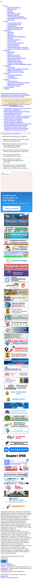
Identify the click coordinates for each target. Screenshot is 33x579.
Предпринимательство (14, 39)
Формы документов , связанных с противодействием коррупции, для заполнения (17, 122)
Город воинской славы (13, 13)
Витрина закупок (9, 87)
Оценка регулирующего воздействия (18, 49)
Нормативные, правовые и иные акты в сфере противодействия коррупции (17, 109)
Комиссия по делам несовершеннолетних (19, 64)
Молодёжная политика (14, 56)
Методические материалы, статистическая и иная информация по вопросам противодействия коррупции (17, 113)
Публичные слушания (13, 85)
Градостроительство (13, 46)
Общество (7, 50)
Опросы (6, 79)
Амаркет (6, 88)
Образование (11, 52)
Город (5, 6)
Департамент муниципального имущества (14, 136)
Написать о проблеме (11, 208)
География (10, 12)
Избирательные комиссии (14, 29)
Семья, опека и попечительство (16, 58)
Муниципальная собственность (16, 36)
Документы (7, 65)
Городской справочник (14, 7)
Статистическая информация (15, 16)
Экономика (7, 30)
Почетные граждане (13, 15)
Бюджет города (11, 41)
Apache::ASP (4, 576)
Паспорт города (12, 9)
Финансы (10, 33)
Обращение (4, 568)
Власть (6, 21)
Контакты (7, 73)
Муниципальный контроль (15, 62)
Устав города (11, 67)
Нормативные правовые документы (17, 69)
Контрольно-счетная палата (15, 27)
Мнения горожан (12, 81)
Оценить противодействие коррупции (18, 82)
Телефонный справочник (14, 75)
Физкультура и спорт (13, 55)
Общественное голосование (15, 84)
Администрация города (14, 24)
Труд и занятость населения (15, 42)
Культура (10, 53)
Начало (3, 93)
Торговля (10, 38)
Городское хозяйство (13, 44)
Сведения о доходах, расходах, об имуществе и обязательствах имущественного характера (17, 116)
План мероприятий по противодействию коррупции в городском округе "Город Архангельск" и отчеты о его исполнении (16, 128)
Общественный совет (13, 59)
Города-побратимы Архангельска (17, 18)
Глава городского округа (14, 23)
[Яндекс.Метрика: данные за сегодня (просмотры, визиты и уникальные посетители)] (6, 564)
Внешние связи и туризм (14, 61)
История (9, 10)
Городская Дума (12, 26)
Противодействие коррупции (15, 96)
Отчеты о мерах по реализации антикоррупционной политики (13, 119)
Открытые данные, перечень (15, 72)
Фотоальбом (11, 20)
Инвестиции (11, 35)
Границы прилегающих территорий (17, 47)
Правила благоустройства (14, 70)
